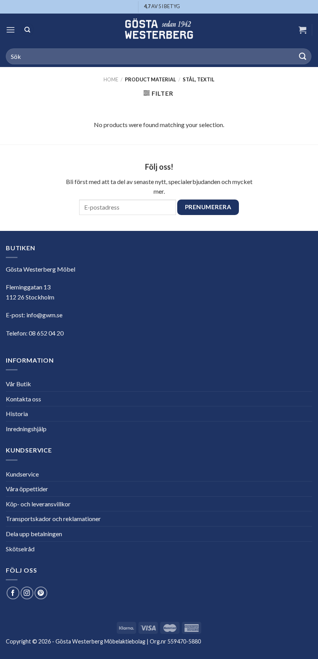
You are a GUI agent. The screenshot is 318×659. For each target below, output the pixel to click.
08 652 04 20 (46, 333)
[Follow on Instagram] (27, 593)
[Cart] (302, 29)
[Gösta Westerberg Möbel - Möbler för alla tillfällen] (159, 29)
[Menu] (10, 29)
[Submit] (303, 56)
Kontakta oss (23, 399)
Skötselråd (20, 548)
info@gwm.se (44, 314)
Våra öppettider (27, 488)
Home (111, 79)
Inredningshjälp (26, 428)
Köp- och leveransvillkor (38, 504)
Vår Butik (18, 383)
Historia (17, 413)
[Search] (27, 29)
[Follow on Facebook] (13, 593)
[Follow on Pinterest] (41, 593)
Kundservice (22, 474)
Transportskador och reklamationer (53, 518)
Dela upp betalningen (34, 533)
